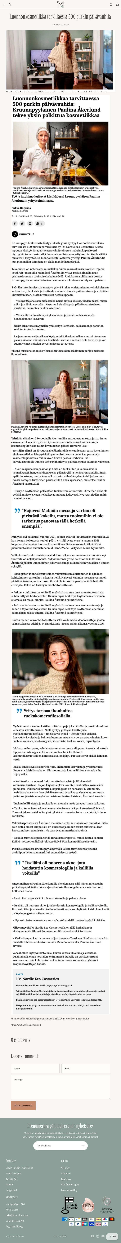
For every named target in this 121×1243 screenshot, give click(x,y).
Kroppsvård (11, 1190)
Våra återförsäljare (70, 1184)
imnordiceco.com (18, 1236)
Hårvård (9, 1184)
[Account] (111, 4)
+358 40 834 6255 (15, 1220)
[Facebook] (92, 1236)
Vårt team (66, 1173)
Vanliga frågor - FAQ (15, 1204)
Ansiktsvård (11, 1178)
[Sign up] (83, 1146)
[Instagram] (97, 1236)
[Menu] (3, 4)
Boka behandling (69, 1190)
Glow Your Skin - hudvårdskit (19, 1167)
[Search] (9, 4)
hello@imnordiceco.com (17, 1215)
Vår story (65, 1167)
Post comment (23, 1105)
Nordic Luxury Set (14, 1173)
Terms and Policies (60, 1236)
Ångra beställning (14, 1226)
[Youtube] (103, 1236)
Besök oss (66, 1178)
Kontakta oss (12, 1209)
